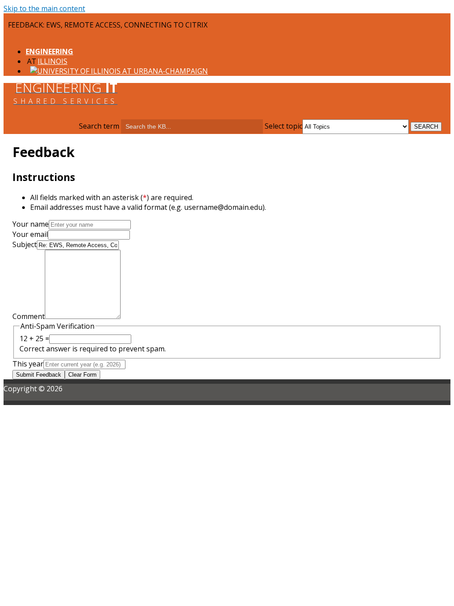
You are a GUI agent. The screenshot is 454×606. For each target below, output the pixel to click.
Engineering (49, 51)
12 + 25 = (34, 338)
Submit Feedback (38, 374)
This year (27, 364)
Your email (30, 234)
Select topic (283, 126)
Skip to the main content (44, 8)
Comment (28, 316)
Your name (30, 224)
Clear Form (82, 374)
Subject (24, 244)
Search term (99, 126)
